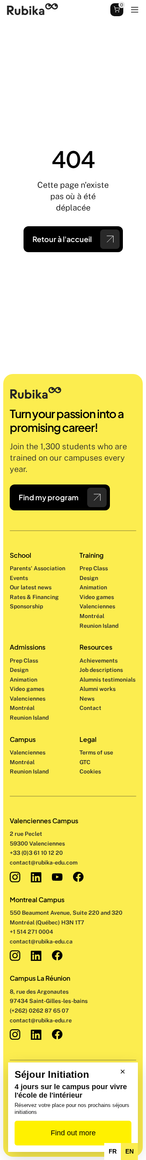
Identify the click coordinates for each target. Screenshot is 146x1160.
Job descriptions (101, 670)
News (86, 698)
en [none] (129, 1151)
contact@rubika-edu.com (43, 862)
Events (19, 578)
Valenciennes (27, 752)
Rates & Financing (34, 597)
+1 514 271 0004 (31, 931)
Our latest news (31, 587)
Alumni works (97, 689)
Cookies (90, 771)
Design (89, 578)
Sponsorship (26, 606)
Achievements (98, 660)
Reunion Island (29, 771)
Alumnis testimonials (107, 679)
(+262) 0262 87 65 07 (39, 1010)
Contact (90, 708)
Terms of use (96, 752)
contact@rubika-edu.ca (41, 941)
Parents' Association (37, 568)
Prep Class (94, 568)
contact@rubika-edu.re (41, 1020)
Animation (93, 587)
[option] (112, 1151)
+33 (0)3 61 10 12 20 (36, 853)
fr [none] (113, 1151)
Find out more (73, 1133)
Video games (96, 597)
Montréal (22, 762)
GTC (84, 762)
